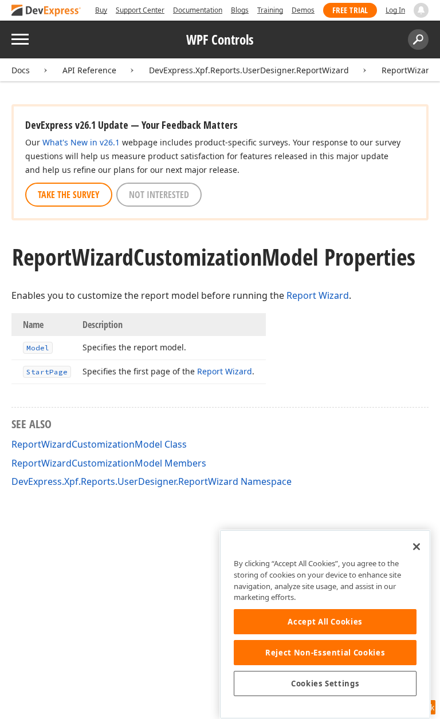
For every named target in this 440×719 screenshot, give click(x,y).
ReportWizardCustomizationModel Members (108, 463)
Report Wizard (317, 295)
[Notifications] (421, 10)
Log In (395, 10)
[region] (325, 624)
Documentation (197, 10)
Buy (101, 10)
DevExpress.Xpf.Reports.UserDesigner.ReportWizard (249, 70)
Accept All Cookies (325, 622)
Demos (303, 10)
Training (270, 10)
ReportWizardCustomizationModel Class (99, 444)
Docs (20, 70)
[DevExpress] (46, 11)
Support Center (140, 10)
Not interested (159, 194)
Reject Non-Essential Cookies (325, 652)
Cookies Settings (325, 683)
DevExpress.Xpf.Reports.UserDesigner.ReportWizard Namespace (151, 481)
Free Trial (350, 10)
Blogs (240, 10)
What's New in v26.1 (81, 142)
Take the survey (69, 194)
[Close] (416, 546)
